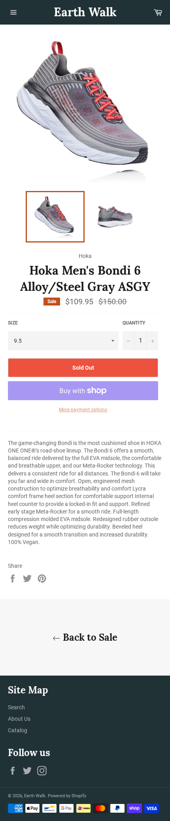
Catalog (17, 730)
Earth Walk (85, 11)
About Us (19, 719)
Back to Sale (88, 637)
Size (13, 323)
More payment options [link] (83, 409)
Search (16, 707)
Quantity (134, 323)
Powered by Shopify (67, 795)
